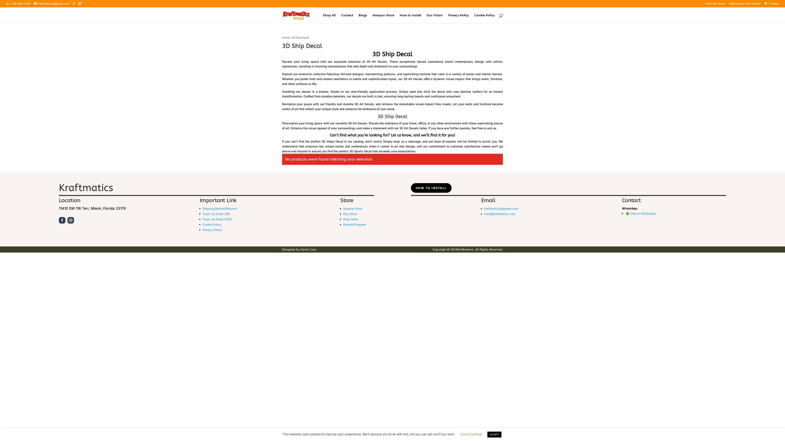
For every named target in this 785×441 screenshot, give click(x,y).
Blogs (363, 16)
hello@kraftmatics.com (499, 214)
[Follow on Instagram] (70, 220)
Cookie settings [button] (471, 434)
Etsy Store (350, 214)
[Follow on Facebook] (62, 220)
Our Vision (434, 16)
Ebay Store (350, 219)
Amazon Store (383, 16)
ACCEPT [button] (494, 434)
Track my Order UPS (216, 214)
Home (286, 37)
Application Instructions (744, 4)
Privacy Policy (458, 16)
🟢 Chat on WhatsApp (641, 213)
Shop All (329, 16)
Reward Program (354, 224)
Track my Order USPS (217, 219)
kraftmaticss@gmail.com (501, 208)
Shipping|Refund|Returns (220, 208)
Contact (347, 16)
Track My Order (715, 4)
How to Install (410, 16)
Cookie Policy (484, 16)
